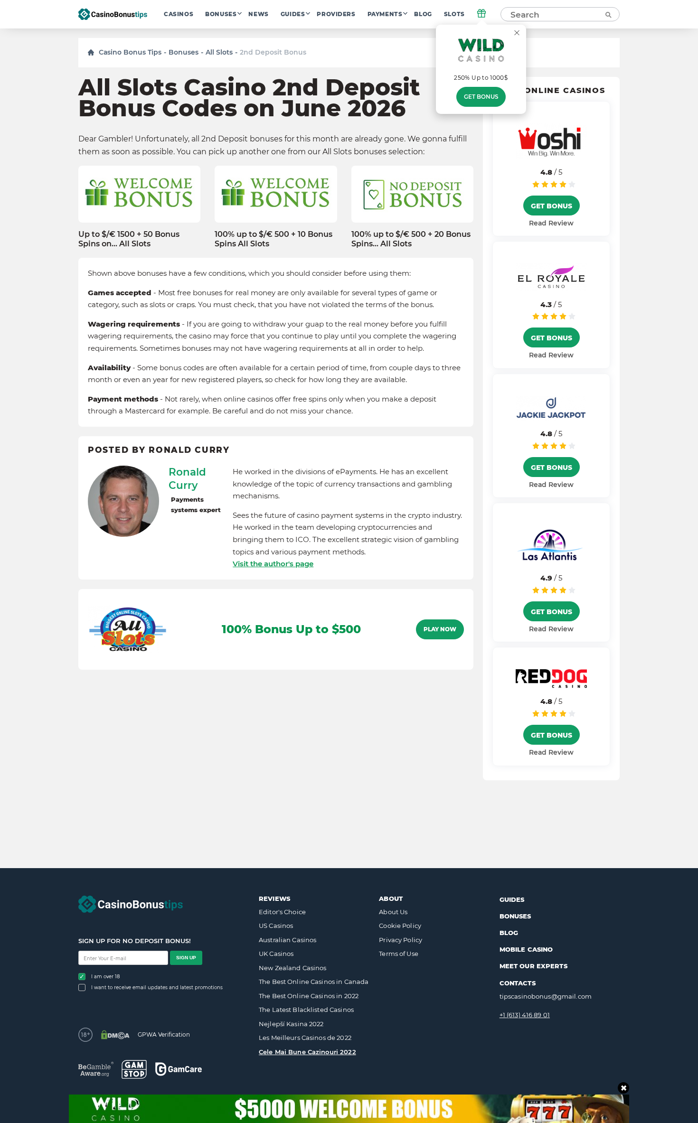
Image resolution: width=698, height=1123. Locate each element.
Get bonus (481, 97)
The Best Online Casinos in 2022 (308, 996)
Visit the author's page (273, 563)
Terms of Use (398, 953)
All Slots (219, 52)
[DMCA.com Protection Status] (115, 1034)
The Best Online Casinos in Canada (313, 981)
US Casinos (276, 925)
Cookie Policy (400, 925)
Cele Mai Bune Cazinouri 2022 (307, 1052)
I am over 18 (105, 976)
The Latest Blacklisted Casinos (306, 1009)
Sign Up (186, 957)
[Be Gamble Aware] (95, 1069)
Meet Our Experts (533, 966)
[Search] (608, 14)
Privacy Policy (400, 940)
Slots (454, 14)
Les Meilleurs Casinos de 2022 (305, 1037)
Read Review (551, 223)
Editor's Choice (282, 912)
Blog (423, 14)
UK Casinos (276, 953)
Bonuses (220, 14)
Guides (293, 14)
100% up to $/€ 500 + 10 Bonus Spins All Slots (273, 239)
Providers (336, 14)
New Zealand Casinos (292, 968)
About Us (393, 912)
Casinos (178, 14)
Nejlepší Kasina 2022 (291, 1024)
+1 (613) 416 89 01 (525, 1015)
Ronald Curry (187, 478)
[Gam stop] (134, 1069)
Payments (385, 14)
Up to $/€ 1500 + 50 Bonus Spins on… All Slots (128, 239)
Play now (440, 629)
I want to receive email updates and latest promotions (157, 987)
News (258, 14)
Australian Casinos (287, 940)
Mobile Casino (526, 949)
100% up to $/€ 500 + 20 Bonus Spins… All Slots (411, 239)
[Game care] (178, 1069)
